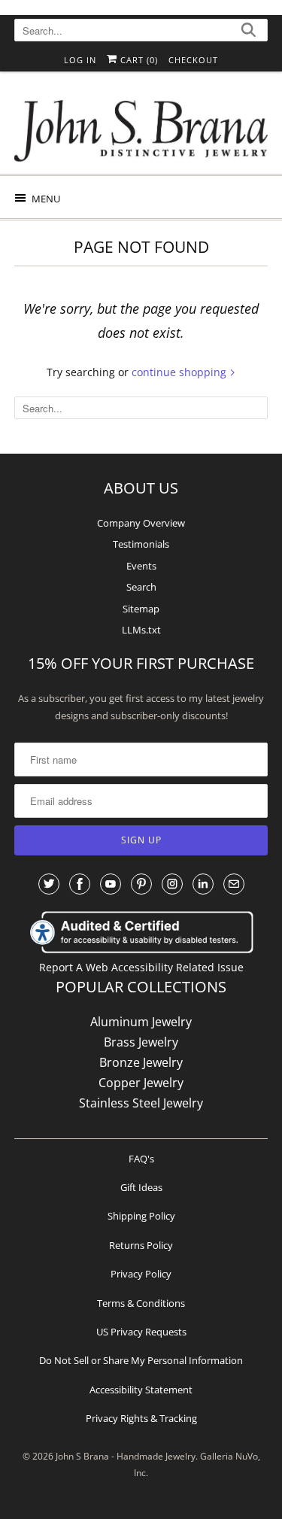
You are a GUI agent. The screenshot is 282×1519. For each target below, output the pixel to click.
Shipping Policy (141, 1216)
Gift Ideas (141, 1187)
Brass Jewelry (141, 1042)
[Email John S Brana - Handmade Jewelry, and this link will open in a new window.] (233, 884)
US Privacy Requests (141, 1331)
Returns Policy (141, 1245)
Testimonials (141, 544)
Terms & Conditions (141, 1303)
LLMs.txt (141, 629)
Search (141, 587)
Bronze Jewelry (141, 1062)
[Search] (248, 32)
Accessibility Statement (141, 1389)
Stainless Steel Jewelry (141, 1103)
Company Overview (141, 523)
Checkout (193, 59)
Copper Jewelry (141, 1082)
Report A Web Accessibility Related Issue (141, 967)
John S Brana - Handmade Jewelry (126, 1456)
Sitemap (141, 608)
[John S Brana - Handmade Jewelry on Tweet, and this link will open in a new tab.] (48, 884)
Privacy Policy (141, 1274)
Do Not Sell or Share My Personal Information (141, 1360)
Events (141, 566)
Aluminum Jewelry (141, 1021)
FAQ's (141, 1158)
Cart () (137, 59)
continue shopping (180, 372)
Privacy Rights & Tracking (141, 1418)
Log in (80, 59)
